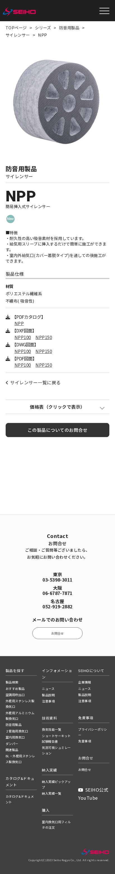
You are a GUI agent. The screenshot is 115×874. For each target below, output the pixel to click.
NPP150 (43, 337)
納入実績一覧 (51, 793)
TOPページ (16, 27)
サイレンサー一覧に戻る (35, 382)
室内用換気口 (15, 737)
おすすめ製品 (15, 688)
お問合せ (57, 633)
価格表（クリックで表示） (57, 406)
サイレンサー (18, 35)
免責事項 (84, 741)
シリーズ (43, 27)
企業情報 (84, 682)
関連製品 (12, 749)
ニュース (48, 688)
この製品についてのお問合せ (57, 430)
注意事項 (48, 701)
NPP (19, 323)
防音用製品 (69, 27)
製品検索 (12, 682)
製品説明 (48, 695)
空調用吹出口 (15, 694)
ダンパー (12, 743)
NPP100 (23, 337)
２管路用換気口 (17, 731)
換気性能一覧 (51, 729)
